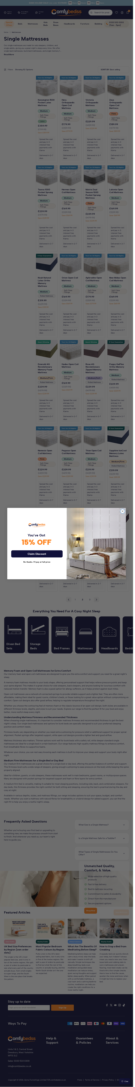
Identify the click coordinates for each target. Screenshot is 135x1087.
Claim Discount (37, 553)
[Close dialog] (122, 511)
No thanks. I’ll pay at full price (36, 562)
